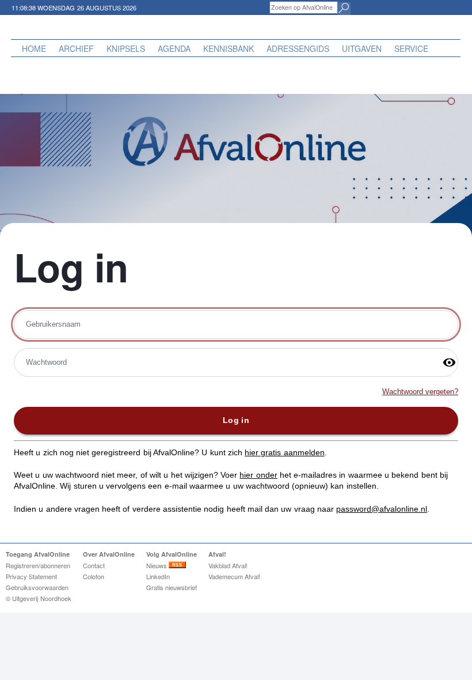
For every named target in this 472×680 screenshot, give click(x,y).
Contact (94, 565)
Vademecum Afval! (234, 576)
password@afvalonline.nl (381, 508)
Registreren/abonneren (38, 565)
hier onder (258, 474)
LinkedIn (158, 576)
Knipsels (125, 48)
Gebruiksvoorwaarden (37, 587)
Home (34, 48)
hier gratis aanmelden (285, 452)
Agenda (174, 48)
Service (411, 48)
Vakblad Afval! (228, 565)
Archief (76, 48)
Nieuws (157, 565)
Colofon (93, 576)
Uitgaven (362, 48)
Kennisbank (228, 48)
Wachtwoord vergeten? (420, 392)
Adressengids (298, 48)
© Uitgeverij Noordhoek (38, 598)
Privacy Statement (31, 576)
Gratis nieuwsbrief (171, 587)
